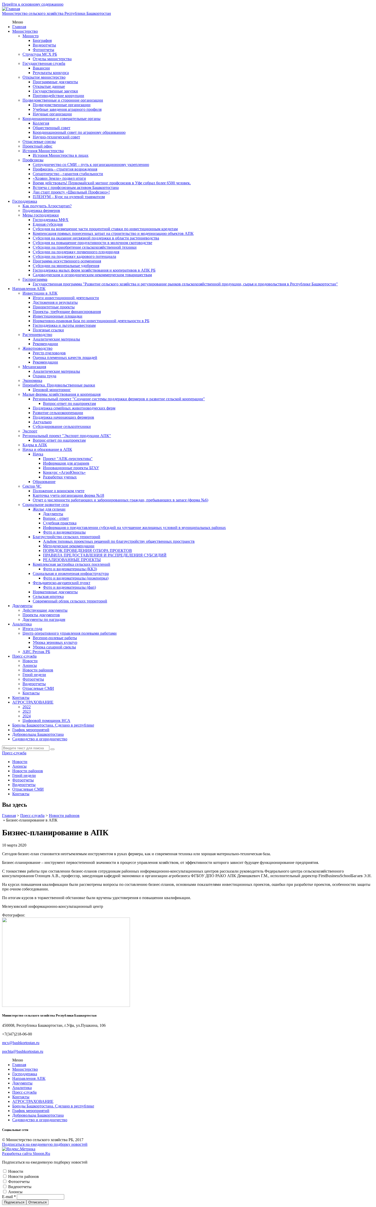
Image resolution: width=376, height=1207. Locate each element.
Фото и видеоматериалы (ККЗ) (70, 569)
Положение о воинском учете (58, 491)
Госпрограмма (35, 279)
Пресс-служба (24, 656)
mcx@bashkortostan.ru (20, 1043)
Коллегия (41, 123)
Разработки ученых (60, 477)
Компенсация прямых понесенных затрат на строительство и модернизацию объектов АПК (113, 233)
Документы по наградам (44, 619)
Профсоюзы (33, 160)
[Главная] (11, 9)
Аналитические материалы (56, 339)
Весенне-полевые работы (55, 638)
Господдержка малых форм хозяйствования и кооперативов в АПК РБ (94, 270)
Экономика (32, 380)
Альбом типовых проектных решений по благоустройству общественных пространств (119, 541)
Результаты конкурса (51, 72)
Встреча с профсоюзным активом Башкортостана (76, 187)
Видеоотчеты (44, 45)
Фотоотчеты (43, 49)
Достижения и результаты (55, 302)
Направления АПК (29, 288)
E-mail (9, 1196)
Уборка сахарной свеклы (54, 647)
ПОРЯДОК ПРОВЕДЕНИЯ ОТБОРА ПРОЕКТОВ (87, 550)
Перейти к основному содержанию (32, 4)
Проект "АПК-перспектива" (68, 458)
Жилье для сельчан (49, 509)
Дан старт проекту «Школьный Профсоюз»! (71, 192)
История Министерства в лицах (61, 155)
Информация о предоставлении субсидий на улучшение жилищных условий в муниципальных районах (134, 527)
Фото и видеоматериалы (64, 532)
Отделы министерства (52, 59)
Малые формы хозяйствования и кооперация (62, 394)
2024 (27, 716)
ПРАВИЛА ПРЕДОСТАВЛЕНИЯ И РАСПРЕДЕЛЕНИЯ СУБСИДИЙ (105, 555)
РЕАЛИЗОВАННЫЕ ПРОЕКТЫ (72, 560)
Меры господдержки (41, 215)
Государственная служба (44, 63)
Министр (31, 36)
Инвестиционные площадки (57, 316)
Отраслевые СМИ (38, 688)
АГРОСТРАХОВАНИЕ (32, 702)
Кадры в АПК (35, 445)
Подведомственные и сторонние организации (63, 100)
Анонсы (30, 665)
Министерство (25, 31)
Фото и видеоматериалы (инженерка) (75, 578)
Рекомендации (45, 344)
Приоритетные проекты (54, 307)
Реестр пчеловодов (49, 353)
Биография (42, 40)
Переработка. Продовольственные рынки (59, 385)
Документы (53, 514)
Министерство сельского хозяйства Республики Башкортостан (56, 13)
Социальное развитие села (46, 504)
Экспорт (30, 431)
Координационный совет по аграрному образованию (79, 132)
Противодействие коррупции (58, 95)
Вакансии (41, 68)
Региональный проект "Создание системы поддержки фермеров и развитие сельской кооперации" (119, 399)
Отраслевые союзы (39, 141)
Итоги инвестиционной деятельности (66, 298)
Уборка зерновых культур (55, 642)
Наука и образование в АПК (47, 449)
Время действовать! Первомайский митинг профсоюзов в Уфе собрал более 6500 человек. (112, 183)
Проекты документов (41, 615)
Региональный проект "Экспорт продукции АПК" (67, 435)
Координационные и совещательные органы (62, 118)
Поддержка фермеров (41, 210)
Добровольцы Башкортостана (38, 734)
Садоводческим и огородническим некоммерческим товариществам (92, 275)
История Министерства (43, 151)
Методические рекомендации (68, 546)
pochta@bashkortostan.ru (22, 1051)
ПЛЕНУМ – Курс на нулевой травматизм (69, 197)
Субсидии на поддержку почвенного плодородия (76, 252)
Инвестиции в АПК (40, 293)
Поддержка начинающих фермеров (63, 417)
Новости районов (38, 670)
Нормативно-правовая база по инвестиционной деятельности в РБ (91, 321)
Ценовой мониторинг (52, 390)
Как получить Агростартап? (47, 206)
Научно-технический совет (56, 137)
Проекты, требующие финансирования (67, 311)
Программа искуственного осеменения (67, 261)
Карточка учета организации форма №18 (68, 495)
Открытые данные (49, 86)
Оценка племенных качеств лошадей (65, 357)
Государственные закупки (55, 91)
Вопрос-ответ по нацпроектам (69, 403)
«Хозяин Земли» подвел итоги (59, 178)
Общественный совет (51, 128)
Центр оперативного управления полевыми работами (70, 633)
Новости (30, 661)
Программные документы (55, 82)
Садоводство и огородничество (39, 739)
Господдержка (24, 201)
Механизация (34, 367)
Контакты (31, 693)
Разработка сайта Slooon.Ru (26, 1153)
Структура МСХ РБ (40, 54)
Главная (19, 27)
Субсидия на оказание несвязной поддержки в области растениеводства (96, 238)
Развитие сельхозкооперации (58, 413)
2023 (27, 711)
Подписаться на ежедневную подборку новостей (44, 1144)
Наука (38, 454)
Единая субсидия (48, 224)
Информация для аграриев (66, 463)
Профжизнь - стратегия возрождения (65, 169)
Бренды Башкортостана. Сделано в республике (53, 725)
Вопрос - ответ (56, 518)
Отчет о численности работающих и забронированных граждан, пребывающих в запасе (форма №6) (120, 500)
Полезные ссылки (48, 330)
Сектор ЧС (32, 486)
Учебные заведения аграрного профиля (67, 109)
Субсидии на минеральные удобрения (66, 265)
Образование (44, 481)
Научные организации (52, 114)
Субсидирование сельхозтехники (62, 426)
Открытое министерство (44, 77)
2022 (27, 707)
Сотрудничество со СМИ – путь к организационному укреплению (91, 164)
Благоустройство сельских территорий (66, 537)
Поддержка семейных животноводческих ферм (74, 408)
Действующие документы (45, 610)
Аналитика (22, 624)
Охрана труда (44, 376)
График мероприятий (30, 730)
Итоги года (32, 628)
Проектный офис (37, 146)
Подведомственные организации (62, 105)
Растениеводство (37, 334)
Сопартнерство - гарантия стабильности (68, 174)
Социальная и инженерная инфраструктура (71, 573)
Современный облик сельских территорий (70, 601)
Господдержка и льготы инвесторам (64, 325)
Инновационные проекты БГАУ (71, 468)
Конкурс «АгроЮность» (64, 472)
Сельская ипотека (48, 596)
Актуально (42, 422)
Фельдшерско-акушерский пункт (61, 583)
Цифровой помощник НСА (46, 720)
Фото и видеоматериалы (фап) (69, 587)
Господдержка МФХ (51, 220)
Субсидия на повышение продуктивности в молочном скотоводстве (92, 242)
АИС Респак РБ (36, 651)
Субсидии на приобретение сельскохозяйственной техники (85, 247)
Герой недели (34, 674)
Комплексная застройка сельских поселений (71, 564)
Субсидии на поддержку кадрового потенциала (74, 256)
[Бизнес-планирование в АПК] (66, 1005)
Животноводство (37, 348)
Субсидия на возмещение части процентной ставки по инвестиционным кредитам (105, 229)
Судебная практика (59, 523)
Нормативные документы (55, 592)
